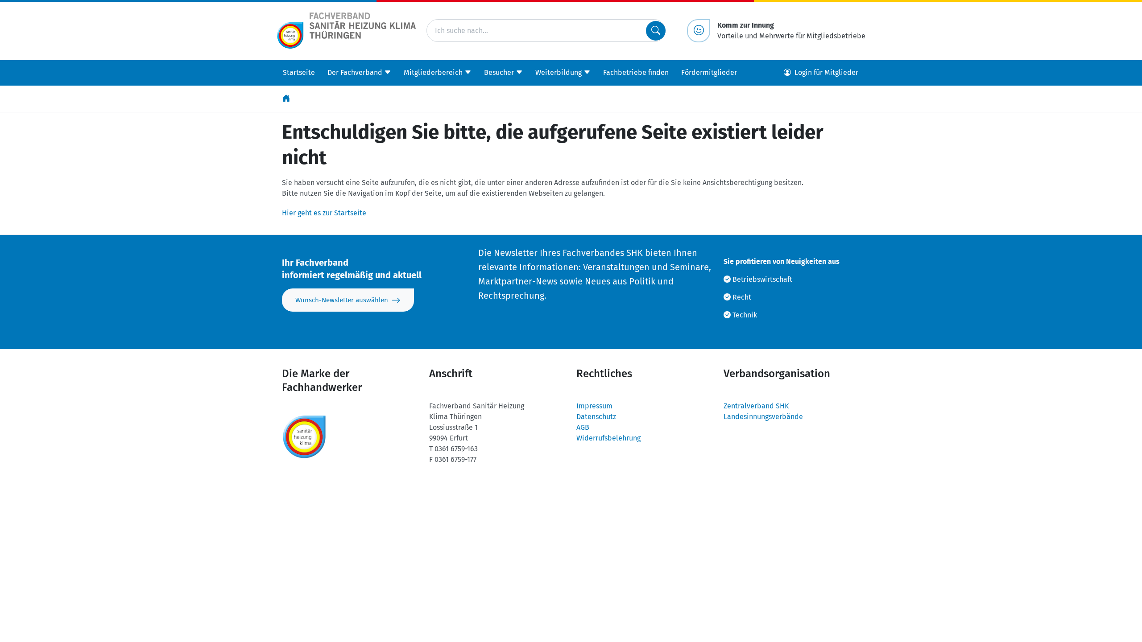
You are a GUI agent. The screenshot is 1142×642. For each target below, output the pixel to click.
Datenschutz (596, 416)
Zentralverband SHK (756, 406)
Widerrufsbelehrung (608, 438)
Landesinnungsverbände (763, 416)
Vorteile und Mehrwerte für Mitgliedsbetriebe (791, 30)
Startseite (299, 72)
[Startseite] (287, 99)
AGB (582, 427)
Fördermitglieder (709, 72)
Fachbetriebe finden (636, 72)
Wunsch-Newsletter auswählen (341, 300)
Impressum (594, 406)
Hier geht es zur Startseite (324, 213)
